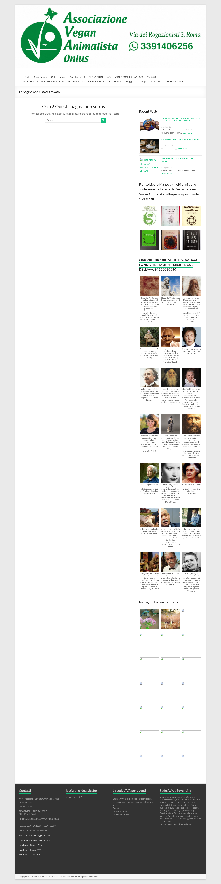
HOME (26, 76)
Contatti (151, 76)
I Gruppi (142, 81)
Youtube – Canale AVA (29, 854)
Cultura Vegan (58, 76)
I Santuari (155, 81)
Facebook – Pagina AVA (30, 850)
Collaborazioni (77, 76)
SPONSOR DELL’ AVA (100, 76)
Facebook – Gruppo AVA (30, 845)
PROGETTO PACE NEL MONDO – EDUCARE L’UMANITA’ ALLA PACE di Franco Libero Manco (72, 81)
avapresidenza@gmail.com (37, 835)
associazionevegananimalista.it (38, 840)
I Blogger (129, 81)
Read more (187, 133)
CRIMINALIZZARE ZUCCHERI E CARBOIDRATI (180, 139)
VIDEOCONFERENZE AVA (129, 76)
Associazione (40, 76)
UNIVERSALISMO (173, 81)
